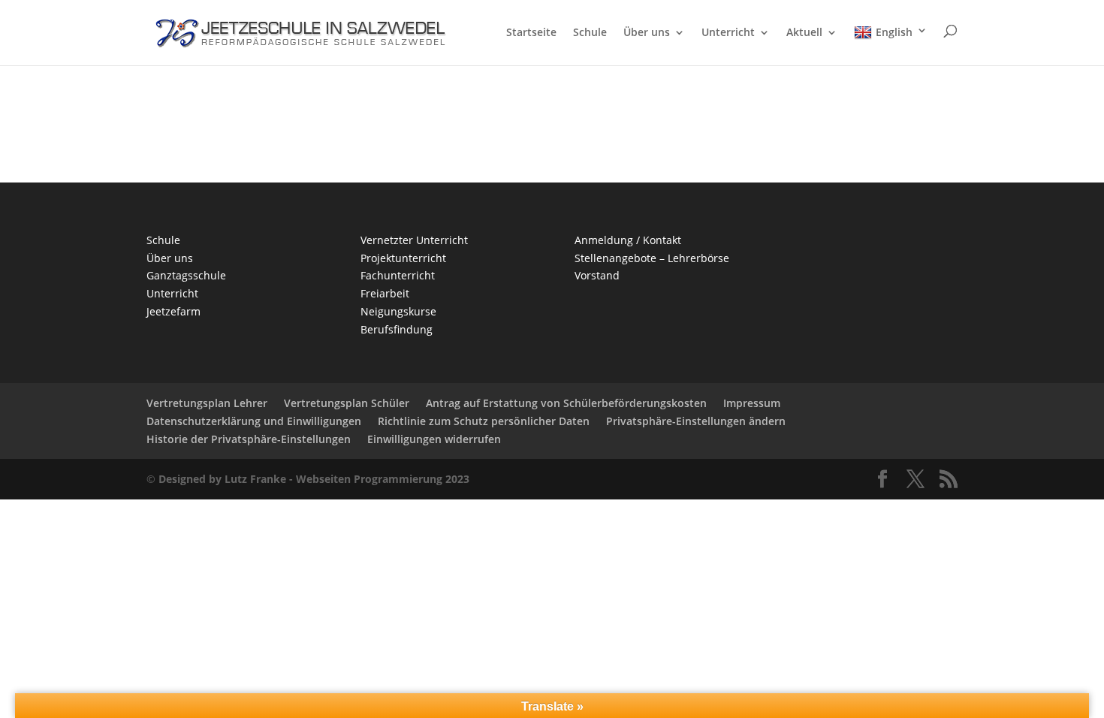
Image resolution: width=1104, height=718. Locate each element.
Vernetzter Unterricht (414, 240)
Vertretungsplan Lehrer (206, 403)
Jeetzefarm (173, 311)
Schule (590, 33)
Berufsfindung (396, 329)
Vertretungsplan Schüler (346, 403)
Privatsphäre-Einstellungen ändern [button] (696, 421)
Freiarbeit (384, 293)
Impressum (751, 403)
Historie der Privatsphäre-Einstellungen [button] (248, 439)
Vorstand (597, 275)
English (894, 32)
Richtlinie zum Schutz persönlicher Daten (484, 421)
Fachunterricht (397, 275)
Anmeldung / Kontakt (628, 240)
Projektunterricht (403, 258)
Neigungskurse (398, 311)
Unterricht (728, 33)
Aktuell (804, 33)
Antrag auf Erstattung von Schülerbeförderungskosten (566, 403)
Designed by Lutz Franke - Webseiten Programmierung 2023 (313, 479)
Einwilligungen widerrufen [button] (434, 439)
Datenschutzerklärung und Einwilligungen (253, 421)
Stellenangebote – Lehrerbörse (652, 258)
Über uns (646, 33)
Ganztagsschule (186, 275)
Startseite (531, 33)
